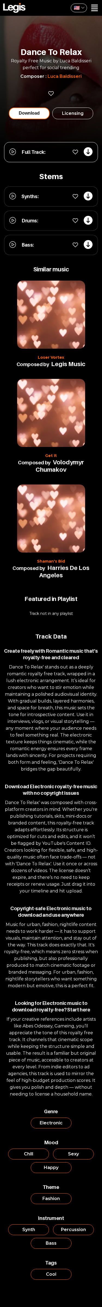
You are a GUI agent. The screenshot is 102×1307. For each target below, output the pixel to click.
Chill (28, 1153)
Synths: (29, 196)
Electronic (51, 1122)
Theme (51, 1187)
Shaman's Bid (51, 561)
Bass (51, 1243)
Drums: (29, 220)
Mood (51, 1142)
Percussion (73, 1229)
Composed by (33, 364)
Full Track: (33, 152)
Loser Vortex (51, 357)
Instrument (51, 1218)
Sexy (73, 1153)
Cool (51, 1274)
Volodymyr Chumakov (60, 466)
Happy (51, 1167)
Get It (51, 455)
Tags (51, 1263)
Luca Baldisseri (65, 76)
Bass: (27, 245)
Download (29, 113)
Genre (51, 1111)
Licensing (73, 113)
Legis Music (68, 363)
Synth (28, 1229)
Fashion (51, 1198)
